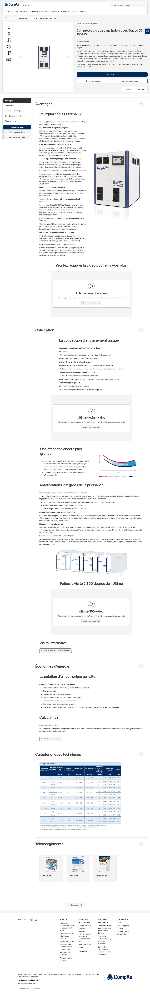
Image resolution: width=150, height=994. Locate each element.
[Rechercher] (111, 5)
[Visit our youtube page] (36, 920)
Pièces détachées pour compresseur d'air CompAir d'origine (104, 929)
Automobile (83, 951)
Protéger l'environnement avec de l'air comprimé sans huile (85, 936)
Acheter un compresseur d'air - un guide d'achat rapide (67, 926)
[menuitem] (9, 11)
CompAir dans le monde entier (123, 932)
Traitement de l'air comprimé (66, 959)
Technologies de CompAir (123, 927)
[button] (91, 103)
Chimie (81, 948)
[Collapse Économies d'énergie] (141, 666)
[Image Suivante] (69, 57)
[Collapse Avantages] (141, 104)
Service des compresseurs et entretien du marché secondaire (105, 950)
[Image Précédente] (20, 57)
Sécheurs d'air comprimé (65, 953)
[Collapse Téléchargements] (141, 844)
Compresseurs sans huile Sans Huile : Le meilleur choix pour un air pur (67, 945)
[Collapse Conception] (141, 330)
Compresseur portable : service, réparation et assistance (104, 940)
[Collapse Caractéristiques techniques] (141, 754)
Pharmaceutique (85, 944)
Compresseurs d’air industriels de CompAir (67, 936)
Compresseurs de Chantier (85, 927)
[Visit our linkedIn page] (31, 920)
